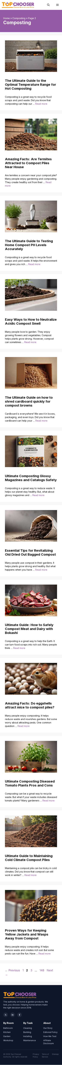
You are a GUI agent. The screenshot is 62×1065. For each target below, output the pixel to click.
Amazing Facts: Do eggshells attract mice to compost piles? (29, 705)
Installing (27, 1036)
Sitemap (55, 1054)
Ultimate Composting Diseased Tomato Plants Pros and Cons (30, 783)
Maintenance (29, 1040)
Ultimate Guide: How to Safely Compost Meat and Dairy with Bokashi (29, 629)
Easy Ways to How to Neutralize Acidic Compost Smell (31, 321)
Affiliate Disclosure (48, 1042)
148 (42, 970)
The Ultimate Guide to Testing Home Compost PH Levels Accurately (29, 245)
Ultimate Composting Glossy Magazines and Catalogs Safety (31, 478)
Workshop (8, 1040)
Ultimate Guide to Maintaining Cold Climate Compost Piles (29, 858)
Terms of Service (45, 1055)
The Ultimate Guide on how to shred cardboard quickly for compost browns (29, 401)
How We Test (49, 1036)
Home (6, 18)
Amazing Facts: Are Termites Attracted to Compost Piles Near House (28, 163)
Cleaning (27, 1028)
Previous (12, 970)
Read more (41, 103)
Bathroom (8, 1028)
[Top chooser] (18, 5)
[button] (48, 5)
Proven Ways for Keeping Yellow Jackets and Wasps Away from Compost (26, 934)
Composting (18, 18)
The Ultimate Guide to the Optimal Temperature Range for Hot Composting (30, 84)
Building (27, 1032)
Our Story (47, 1028)
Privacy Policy (36, 1055)
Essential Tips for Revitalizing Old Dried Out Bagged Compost (30, 552)
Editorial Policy (50, 1032)
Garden (6, 1036)
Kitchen (7, 1032)
